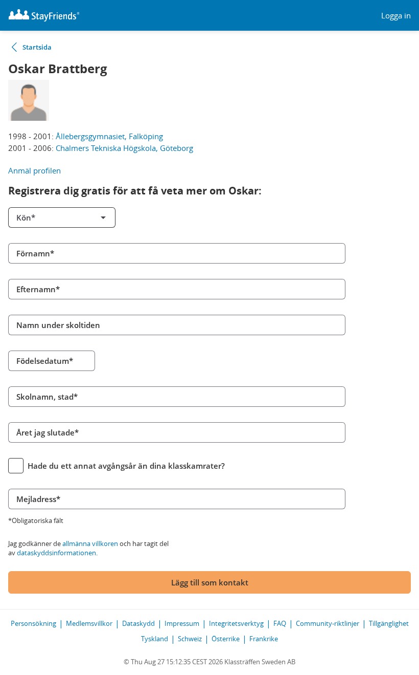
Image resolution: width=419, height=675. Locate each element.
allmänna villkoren (90, 543)
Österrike (226, 638)
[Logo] (44, 15)
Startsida (37, 47)
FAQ (279, 623)
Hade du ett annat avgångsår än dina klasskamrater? (126, 466)
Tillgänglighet (389, 623)
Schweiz (190, 638)
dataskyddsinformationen (56, 552)
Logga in (396, 15)
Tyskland (154, 638)
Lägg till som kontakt (209, 582)
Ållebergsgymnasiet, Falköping (109, 136)
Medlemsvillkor (89, 623)
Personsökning (33, 623)
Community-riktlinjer (327, 623)
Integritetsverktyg (236, 623)
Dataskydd (138, 623)
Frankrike (263, 638)
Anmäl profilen (34, 170)
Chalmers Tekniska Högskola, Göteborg (124, 148)
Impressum (182, 623)
